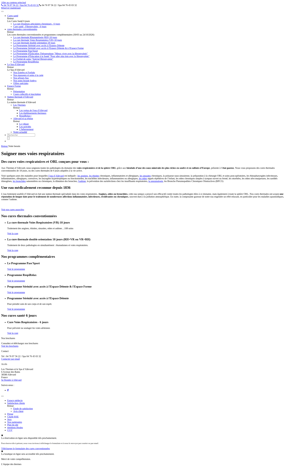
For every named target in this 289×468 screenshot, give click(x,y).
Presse (10, 414)
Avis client (18, 411)
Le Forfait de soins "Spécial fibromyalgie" (33, 59)
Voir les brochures (9, 346)
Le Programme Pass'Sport (25, 51)
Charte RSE (13, 416)
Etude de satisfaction (23, 408)
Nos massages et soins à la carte (28, 75)
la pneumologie (155, 181)
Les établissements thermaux (32, 113)
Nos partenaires (14, 422)
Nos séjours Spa (21, 78)
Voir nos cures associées (12, 209)
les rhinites (94, 175)
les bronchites (19, 181)
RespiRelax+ (25, 116)
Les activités (25, 126)
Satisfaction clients (16, 403)
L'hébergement (26, 129)
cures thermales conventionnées (22, 29)
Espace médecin (15, 400)
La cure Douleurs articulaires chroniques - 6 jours (36, 24)
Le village (24, 124)
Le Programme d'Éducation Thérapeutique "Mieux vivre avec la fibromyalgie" (50, 53)
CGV (9, 430)
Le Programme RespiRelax (26, 61)
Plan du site (12, 425)
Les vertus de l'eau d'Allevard (33, 110)
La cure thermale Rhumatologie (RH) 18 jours (35, 37)
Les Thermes (19, 105)
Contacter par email (10, 359)
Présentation (19, 91)
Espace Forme (14, 86)
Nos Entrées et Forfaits (24, 72)
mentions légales (15, 427)
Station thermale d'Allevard (20, 97)
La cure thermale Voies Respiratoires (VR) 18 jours (37, 40)
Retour (4, 146)
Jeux (9, 419)
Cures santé (12, 15)
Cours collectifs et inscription (27, 94)
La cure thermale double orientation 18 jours (34, 42)
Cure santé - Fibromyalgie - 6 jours (29, 26)
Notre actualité (20, 132)
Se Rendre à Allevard (11, 380)
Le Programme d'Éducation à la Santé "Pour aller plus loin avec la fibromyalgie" (51, 56)
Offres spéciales (20, 83)
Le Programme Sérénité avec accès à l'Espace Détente (38, 45)
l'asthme (82, 181)
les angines (83, 175)
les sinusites (145, 175)
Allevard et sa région (23, 118)
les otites (143, 178)
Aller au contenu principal (13, 2)
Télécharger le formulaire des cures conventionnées (25, 448)
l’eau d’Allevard (56, 175)
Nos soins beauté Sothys (24, 80)
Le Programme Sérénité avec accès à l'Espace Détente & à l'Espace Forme (48, 48)
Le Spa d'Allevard (16, 64)
